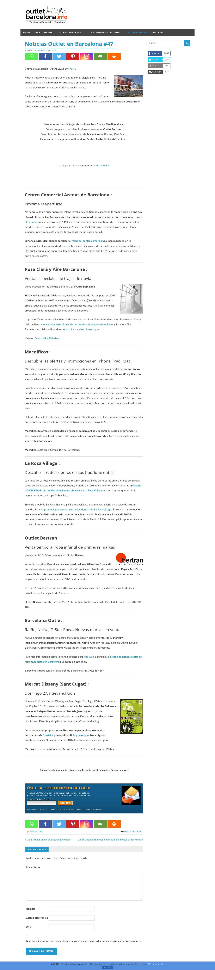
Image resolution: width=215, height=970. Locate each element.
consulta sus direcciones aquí (81, 329)
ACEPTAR (107, 968)
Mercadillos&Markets (47, 338)
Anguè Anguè (81, 735)
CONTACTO (157, 32)
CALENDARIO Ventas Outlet (105, 32)
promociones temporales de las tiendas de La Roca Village (77, 509)
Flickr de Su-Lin (101, 165)
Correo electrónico (37, 918)
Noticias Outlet (36, 831)
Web (28, 927)
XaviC (54, 50)
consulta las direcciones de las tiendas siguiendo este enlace (77, 324)
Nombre (31, 909)
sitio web (89, 657)
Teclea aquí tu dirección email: (39, 799)
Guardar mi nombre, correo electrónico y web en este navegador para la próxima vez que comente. (83, 941)
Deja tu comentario (132, 831)
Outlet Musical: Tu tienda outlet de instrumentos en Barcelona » (110, 839)
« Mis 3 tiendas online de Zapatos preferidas (47, 839)
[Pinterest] (72, 56)
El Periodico (31, 222)
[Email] (100, 56)
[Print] (114, 56)
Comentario (33, 867)
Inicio (26, 32)
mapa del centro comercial (87, 241)
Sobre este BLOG (44, 32)
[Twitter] (59, 56)
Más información (156, 964)
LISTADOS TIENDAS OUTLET (72, 32)
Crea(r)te (48, 735)
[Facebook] (45, 56)
